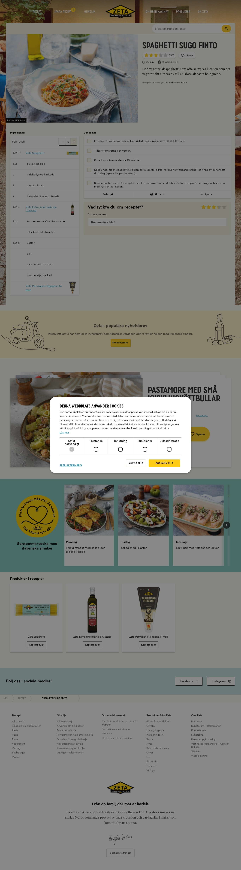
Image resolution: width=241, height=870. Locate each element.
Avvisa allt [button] (136, 463)
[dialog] (120, 435)
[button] (71, 463)
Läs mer (64, 432)
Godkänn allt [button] (164, 463)
